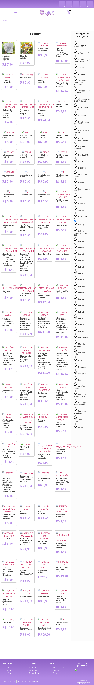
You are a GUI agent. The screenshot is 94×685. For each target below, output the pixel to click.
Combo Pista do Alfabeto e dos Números (8, 516)
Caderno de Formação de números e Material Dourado (7, 113)
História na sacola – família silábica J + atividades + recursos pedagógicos (62, 394)
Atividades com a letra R (62, 156)
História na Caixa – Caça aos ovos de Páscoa (61, 599)
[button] (16, 13)
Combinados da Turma (62, 623)
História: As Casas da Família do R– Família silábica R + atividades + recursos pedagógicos (8, 358)
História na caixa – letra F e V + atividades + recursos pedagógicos (8, 453)
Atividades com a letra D (62, 136)
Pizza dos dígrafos (23, 57)
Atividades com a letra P (44, 156)
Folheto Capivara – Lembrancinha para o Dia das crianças (8, 321)
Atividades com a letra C (44, 136)
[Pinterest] (69, 4)
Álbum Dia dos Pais (8, 391)
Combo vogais (43, 596)
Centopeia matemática (6, 81)
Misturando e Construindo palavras (61, 545)
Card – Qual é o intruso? (62, 292)
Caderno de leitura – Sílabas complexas (26, 112)
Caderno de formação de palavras (60, 451)
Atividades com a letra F (8, 226)
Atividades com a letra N (8, 176)
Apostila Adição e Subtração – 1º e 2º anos (62, 85)
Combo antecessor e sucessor (60, 424)
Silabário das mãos (25, 448)
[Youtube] (76, 4)
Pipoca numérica (41, 81)
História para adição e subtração (43, 395)
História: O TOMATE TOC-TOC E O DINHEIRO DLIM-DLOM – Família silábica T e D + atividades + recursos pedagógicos (26, 262)
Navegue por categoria (82, 35)
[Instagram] (83, 4)
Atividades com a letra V (62, 201)
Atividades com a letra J (62, 176)
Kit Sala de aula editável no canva (62, 569)
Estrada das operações (42, 542)
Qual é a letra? (61, 225)
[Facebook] (62, 4)
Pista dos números (23, 513)
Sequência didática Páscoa (26, 629)
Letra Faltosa (7, 539)
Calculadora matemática (43, 49)
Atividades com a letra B (26, 156)
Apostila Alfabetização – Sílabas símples (26, 427)
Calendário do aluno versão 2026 (43, 227)
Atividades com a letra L (44, 176)
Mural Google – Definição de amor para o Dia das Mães (62, 481)
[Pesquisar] (90, 20)
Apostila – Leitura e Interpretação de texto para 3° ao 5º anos (62, 52)
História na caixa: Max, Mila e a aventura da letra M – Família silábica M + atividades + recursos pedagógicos (44, 360)
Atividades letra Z (26, 196)
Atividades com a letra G (26, 136)
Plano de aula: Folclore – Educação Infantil (25, 358)
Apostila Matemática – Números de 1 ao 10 (7, 602)
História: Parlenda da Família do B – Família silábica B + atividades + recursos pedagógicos (26, 323)
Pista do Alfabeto (41, 513)
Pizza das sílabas (62, 254)
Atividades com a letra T (8, 156)
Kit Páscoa (6, 623)
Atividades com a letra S (44, 196)
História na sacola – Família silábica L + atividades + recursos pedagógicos (26, 394)
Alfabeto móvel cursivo (26, 295)
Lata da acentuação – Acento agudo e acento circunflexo (8, 571)
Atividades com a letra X (8, 196)
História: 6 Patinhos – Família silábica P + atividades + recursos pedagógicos (44, 322)
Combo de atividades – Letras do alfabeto (42, 112)
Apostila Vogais (26, 596)
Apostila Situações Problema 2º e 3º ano (26, 573)
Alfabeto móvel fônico (44, 479)
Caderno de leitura (42, 421)
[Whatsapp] (90, 4)
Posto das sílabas (44, 254)
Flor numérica (25, 78)
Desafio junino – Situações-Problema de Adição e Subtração (8, 423)
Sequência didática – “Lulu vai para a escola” (26, 228)
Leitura (35, 34)
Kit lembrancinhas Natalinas (44, 295)
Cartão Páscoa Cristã (43, 571)
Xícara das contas (6, 292)
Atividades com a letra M (26, 176)
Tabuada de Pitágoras (60, 515)
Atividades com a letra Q (8, 136)
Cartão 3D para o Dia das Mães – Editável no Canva (26, 541)
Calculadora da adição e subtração (44, 456)
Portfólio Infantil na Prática (44, 629)
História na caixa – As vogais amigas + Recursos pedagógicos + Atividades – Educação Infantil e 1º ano (8, 484)
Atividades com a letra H (62, 105)
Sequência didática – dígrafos (6, 58)
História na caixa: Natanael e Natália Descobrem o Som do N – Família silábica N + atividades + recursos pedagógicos (62, 325)
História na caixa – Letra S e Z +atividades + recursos (26, 478)
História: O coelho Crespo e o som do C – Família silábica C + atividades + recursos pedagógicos (8, 259)
